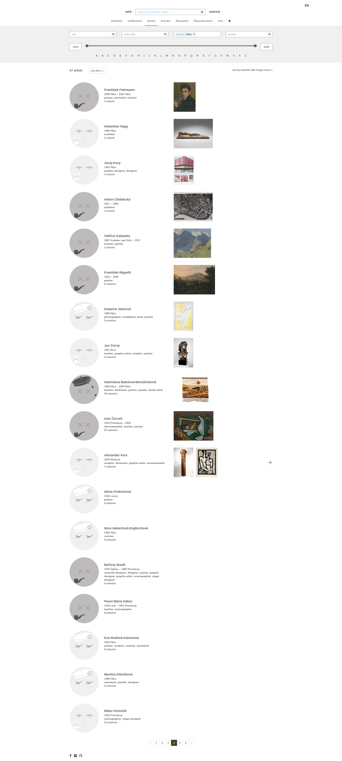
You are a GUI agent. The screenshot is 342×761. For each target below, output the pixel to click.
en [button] (307, 5)
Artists (151, 20)
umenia (214, 11)
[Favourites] (230, 21)
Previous (176, 462)
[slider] (87, 45)
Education (182, 20)
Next (270, 462)
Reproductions (203, 20)
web (129, 11)
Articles (165, 20)
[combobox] (170, 12)
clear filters (96, 71)
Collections (135, 20)
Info (220, 20)
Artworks (116, 20)
